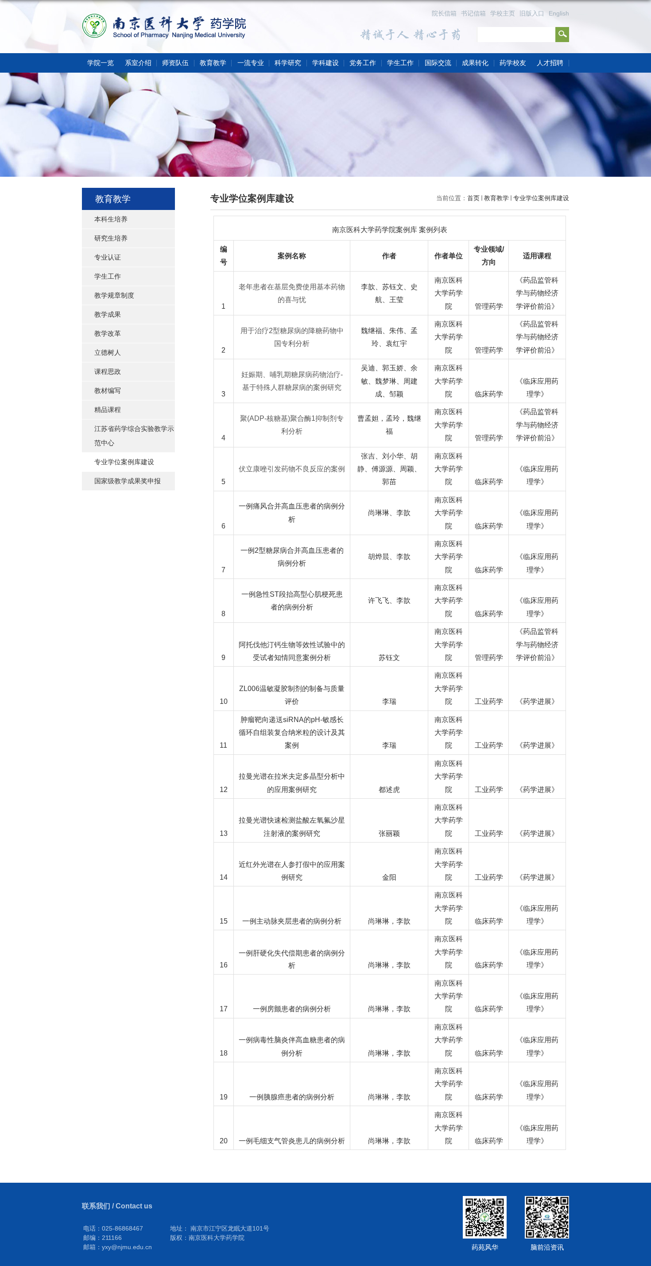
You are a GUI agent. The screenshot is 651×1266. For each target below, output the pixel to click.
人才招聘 (550, 62)
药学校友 (513, 62)
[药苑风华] (485, 1199)
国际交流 (438, 62)
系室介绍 (138, 62)
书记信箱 (473, 13)
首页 (473, 198)
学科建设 (325, 62)
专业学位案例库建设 (541, 198)
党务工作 (362, 62)
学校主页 (502, 13)
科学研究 (288, 62)
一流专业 (250, 62)
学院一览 (100, 62)
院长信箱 (444, 13)
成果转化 (475, 62)
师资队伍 (175, 62)
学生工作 (400, 62)
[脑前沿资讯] (547, 1199)
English (559, 13)
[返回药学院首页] (167, 18)
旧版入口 (531, 13)
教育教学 (213, 62)
